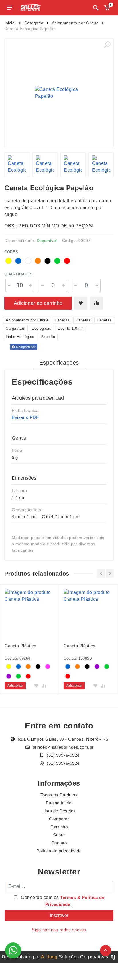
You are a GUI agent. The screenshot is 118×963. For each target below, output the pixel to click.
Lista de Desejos (59, 810)
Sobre (59, 834)
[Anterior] (101, 573)
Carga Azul (15, 328)
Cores (11, 252)
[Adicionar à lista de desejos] (80, 303)
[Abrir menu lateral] (9, 8)
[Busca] (95, 8)
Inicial (10, 23)
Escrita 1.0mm (71, 328)
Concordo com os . (62, 901)
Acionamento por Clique (75, 23)
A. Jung (49, 956)
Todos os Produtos (59, 794)
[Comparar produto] (96, 303)
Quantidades (18, 274)
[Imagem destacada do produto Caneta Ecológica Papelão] (59, 93)
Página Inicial (59, 802)
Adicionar (15, 685)
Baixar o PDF (25, 417)
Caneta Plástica (20, 645)
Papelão (48, 337)
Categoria (34, 23)
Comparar (59, 818)
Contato (59, 842)
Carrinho (59, 826)
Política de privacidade (59, 850)
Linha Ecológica (20, 337)
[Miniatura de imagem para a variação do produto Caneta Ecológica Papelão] (17, 164)
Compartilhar (25, 347)
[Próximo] (110, 573)
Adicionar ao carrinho (38, 303)
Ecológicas (41, 328)
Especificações (59, 362)
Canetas (62, 320)
